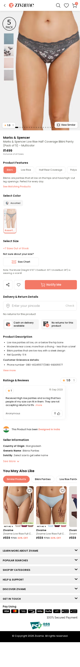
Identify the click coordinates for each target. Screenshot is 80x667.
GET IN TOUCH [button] (13, 598)
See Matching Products (17, 186)
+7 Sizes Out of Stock (16, 248)
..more (38, 405)
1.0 (8, 125)
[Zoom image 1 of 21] (40, 70)
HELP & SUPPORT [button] (14, 579)
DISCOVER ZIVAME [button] (15, 589)
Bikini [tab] (10, 169)
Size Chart (24, 261)
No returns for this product (62, 324)
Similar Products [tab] (16, 479)
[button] (4, 5)
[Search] (58, 5)
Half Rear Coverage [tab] (50, 169)
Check (69, 306)
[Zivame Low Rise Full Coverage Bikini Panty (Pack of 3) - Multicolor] (18, 506)
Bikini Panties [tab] (43, 479)
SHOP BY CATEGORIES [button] (17, 570)
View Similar (68, 124)
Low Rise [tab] (26, 169)
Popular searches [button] (16, 560)
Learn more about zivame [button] (21, 550)
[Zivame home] (21, 5)
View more (9, 370)
